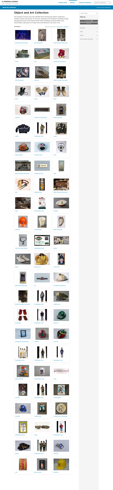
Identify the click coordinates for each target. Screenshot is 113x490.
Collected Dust (38, 192)
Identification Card (39, 210)
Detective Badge (58, 117)
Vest (16, 472)
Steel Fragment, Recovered (60, 42)
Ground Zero (88, 20)
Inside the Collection (9, 7)
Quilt (55, 173)
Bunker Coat (37, 266)
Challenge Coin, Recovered (60, 416)
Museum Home (62, 2)
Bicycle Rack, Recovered (21, 42)
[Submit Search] (110, 2)
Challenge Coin (38, 154)
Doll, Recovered (38, 42)
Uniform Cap (57, 304)
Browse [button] (72, 2)
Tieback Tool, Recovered (40, 117)
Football (56, 210)
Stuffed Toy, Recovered (59, 61)
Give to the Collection (104, 7)
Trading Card (37, 416)
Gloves (36, 98)
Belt (16, 192)
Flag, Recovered (19, 80)
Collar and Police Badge (21, 248)
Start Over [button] (89, 23)
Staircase (36, 80)
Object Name (60, 26)
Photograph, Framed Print (22, 341)
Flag (35, 61)
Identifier (66, 26)
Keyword (82, 27)
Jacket (17, 136)
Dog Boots (18, 322)
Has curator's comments (86, 39)
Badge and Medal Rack (21, 285)
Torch (16, 210)
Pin (35, 285)
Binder (55, 248)
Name (81, 35)
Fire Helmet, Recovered (60, 285)
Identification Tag (38, 173)
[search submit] (96, 13)
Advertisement (57, 397)
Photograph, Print (38, 136)
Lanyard (17, 397)
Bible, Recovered (58, 229)
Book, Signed (37, 472)
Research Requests (85, 2)
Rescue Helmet (19, 154)
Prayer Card (57, 266)
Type (81, 31)
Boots (16, 98)
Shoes (16, 61)
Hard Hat (17, 117)
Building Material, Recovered (22, 304)
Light (55, 154)
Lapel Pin (56, 453)
